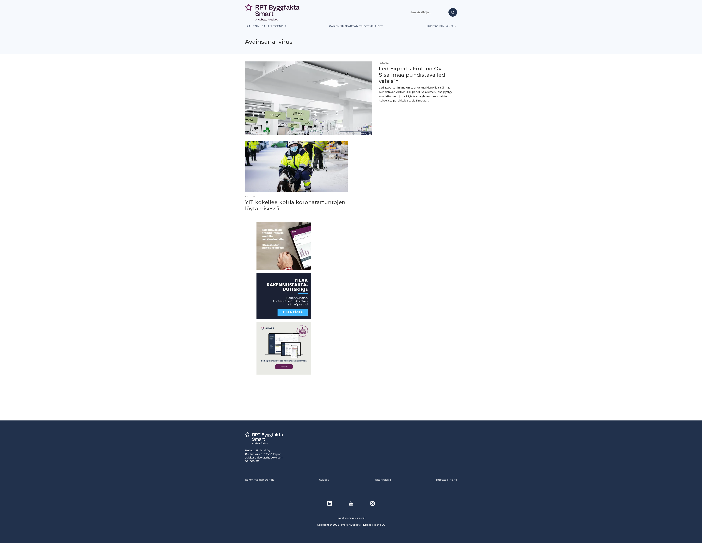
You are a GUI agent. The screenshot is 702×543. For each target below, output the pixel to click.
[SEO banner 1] (283, 373)
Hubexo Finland (439, 26)
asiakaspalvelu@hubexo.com (264, 457)
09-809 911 (252, 461)
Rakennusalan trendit (266, 26)
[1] (283, 318)
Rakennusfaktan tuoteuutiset (356, 26)
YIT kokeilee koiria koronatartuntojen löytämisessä (295, 205)
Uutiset (324, 479)
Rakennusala (382, 479)
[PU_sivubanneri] (283, 269)
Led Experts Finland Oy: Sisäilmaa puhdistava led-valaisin (413, 74)
